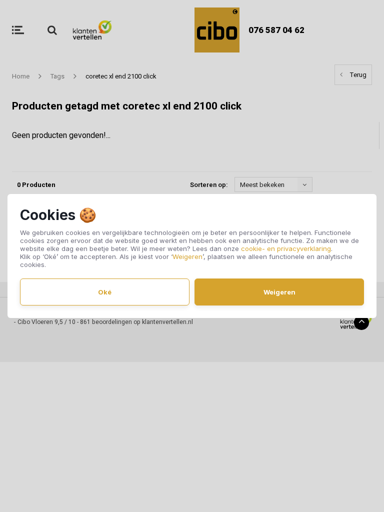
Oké (105, 292)
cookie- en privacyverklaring (286, 248)
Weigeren (187, 256)
